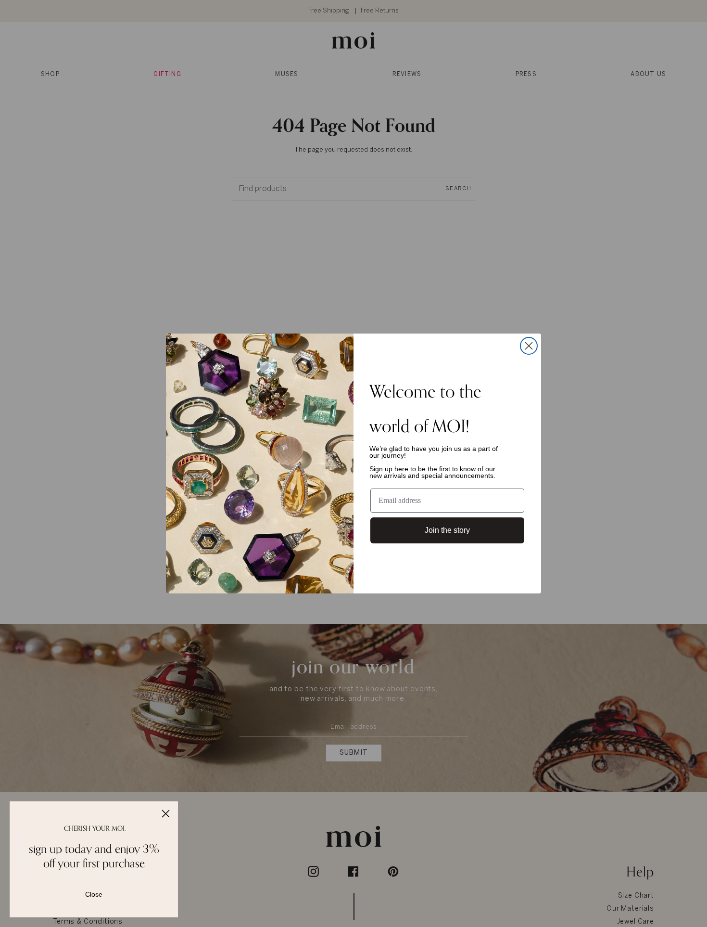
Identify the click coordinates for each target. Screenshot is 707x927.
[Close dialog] (528, 345)
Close (93, 894)
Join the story (447, 530)
